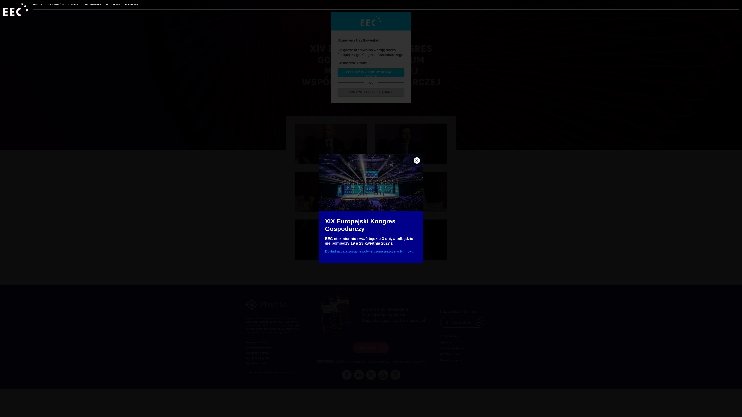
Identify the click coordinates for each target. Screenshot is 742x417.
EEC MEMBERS (93, 4)
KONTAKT (74, 4)
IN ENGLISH (131, 4)
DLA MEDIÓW (56, 4)
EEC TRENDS (113, 4)
